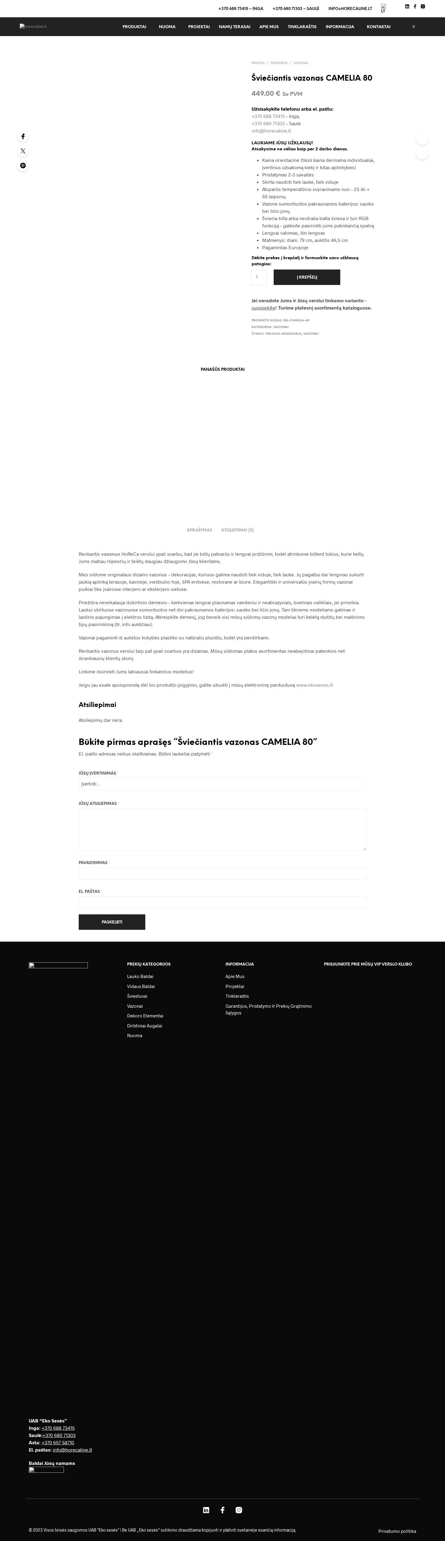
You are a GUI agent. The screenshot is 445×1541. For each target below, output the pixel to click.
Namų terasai (234, 27)
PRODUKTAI (134, 27)
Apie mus (269, 27)
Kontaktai (379, 27)
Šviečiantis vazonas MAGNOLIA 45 (159, 462)
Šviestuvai (137, 996)
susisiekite (263, 307)
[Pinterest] (23, 165)
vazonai (310, 334)
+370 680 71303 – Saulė (295, 9)
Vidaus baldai (141, 986)
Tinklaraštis (302, 27)
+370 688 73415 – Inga (240, 9)
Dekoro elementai (145, 1015)
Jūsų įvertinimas (99, 774)
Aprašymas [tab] (199, 530)
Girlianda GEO (84, 459)
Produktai (279, 63)
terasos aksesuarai (283, 334)
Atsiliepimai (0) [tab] (237, 530)
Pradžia (258, 63)
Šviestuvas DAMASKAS (215, 459)
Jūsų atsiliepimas (99, 804)
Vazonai (301, 63)
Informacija (340, 27)
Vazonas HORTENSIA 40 (341, 459)
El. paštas (90, 892)
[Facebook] (23, 136)
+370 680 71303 (268, 123)
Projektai (199, 27)
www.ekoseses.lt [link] (314, 685)
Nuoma (167, 27)
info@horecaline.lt (350, 9)
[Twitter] (23, 150)
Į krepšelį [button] (82, 472)
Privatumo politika (397, 1531)
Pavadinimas (94, 863)
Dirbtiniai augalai (144, 1025)
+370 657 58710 (57, 1442)
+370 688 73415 (268, 116)
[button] (410, 27)
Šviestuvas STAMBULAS (278, 459)
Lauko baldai (140, 976)
